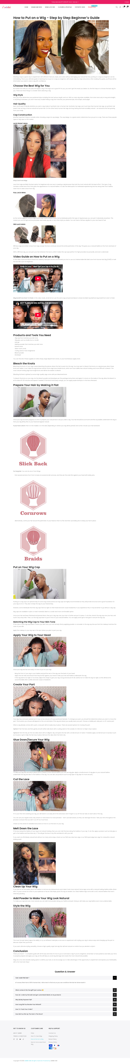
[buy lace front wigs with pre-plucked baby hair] (39, 151)
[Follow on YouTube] (20, 1039)
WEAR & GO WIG (50, 7)
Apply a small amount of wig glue (85, 772)
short (95, 97)
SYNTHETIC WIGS (80, 7)
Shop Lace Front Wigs (20, 180)
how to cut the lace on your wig (54, 824)
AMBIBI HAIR (54, 1061)
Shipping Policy (53, 1036)
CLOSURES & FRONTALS (65, 7)
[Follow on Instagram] (17, 1039)
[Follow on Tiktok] (23, 1039)
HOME (26, 7)
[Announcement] (65, 2)
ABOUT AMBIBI (17, 1033)
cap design (55, 117)
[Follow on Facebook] (14, 1039)
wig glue (71, 772)
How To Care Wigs (36, 1036)
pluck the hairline (36, 889)
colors (63, 77)
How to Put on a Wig (37, 1039)
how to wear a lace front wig (26, 188)
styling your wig (82, 940)
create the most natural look (73, 956)
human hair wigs (63, 108)
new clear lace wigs (74, 837)
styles (56, 77)
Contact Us (52, 1033)
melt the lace (65, 831)
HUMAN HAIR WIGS (36, 7)
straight (112, 97)
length (61, 97)
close (3, 2)
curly (101, 97)
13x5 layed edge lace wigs (92, 837)
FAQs (32, 1033)
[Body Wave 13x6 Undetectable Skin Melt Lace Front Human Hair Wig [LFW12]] (34, 863)
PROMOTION (92, 7)
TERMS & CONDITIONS (19, 1036)
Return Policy (53, 1039)
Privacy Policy (53, 1042)
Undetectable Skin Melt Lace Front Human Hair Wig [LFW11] (93, 259)
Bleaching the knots (19, 366)
